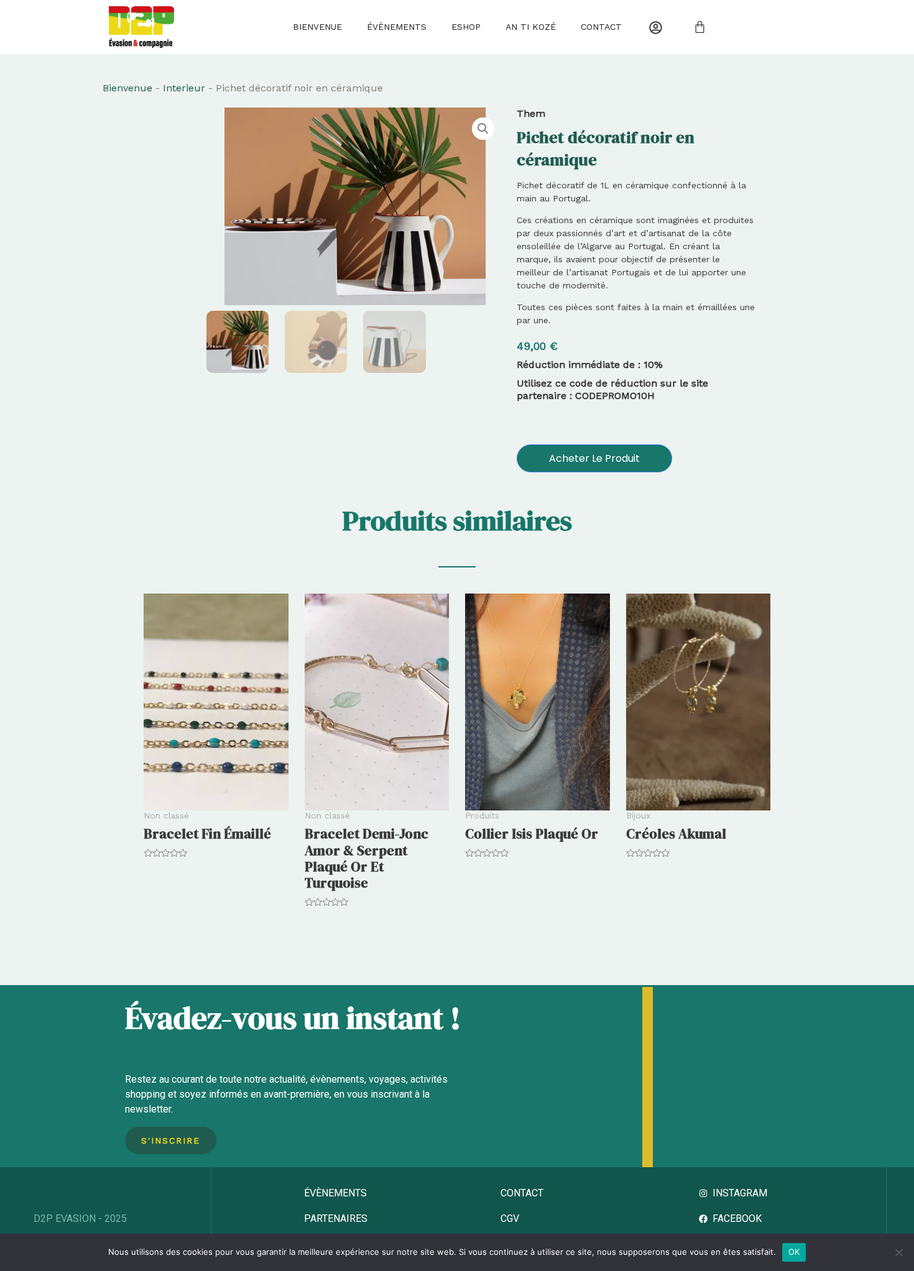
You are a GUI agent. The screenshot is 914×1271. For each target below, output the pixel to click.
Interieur (184, 88)
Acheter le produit (594, 458)
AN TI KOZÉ (530, 27)
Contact (601, 27)
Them (531, 113)
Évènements (397, 27)
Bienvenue (317, 27)
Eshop (466, 27)
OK (794, 1252)
